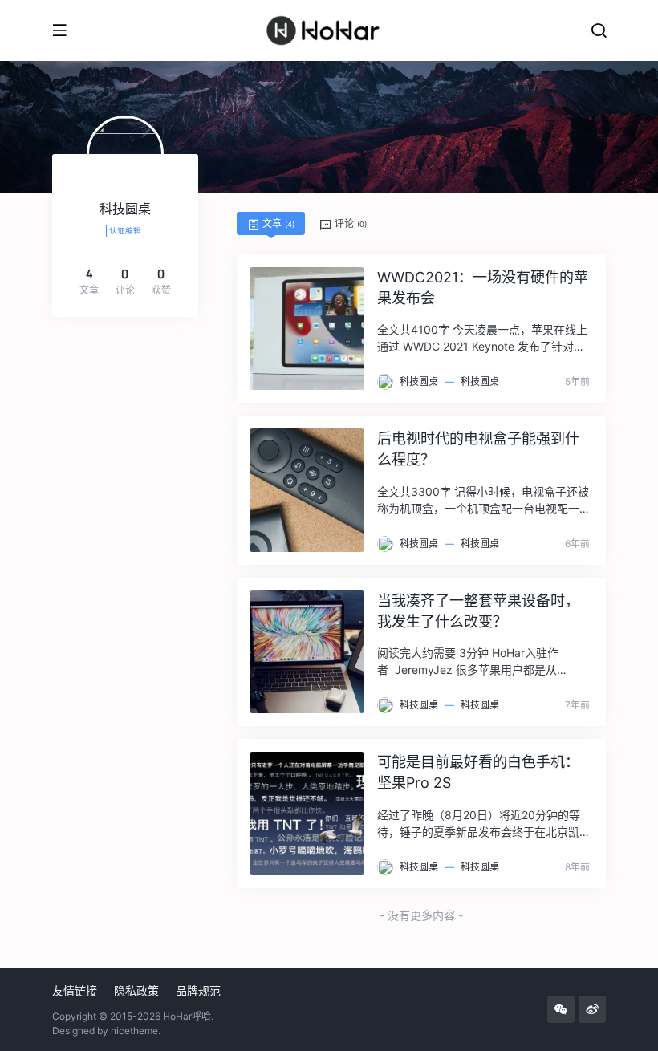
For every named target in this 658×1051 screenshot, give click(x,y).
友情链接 (74, 990)
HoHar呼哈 (187, 1016)
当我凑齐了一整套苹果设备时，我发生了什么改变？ (478, 611)
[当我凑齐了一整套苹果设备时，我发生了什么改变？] (307, 651)
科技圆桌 (419, 381)
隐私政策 (136, 990)
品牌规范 (198, 990)
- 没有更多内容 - (421, 915)
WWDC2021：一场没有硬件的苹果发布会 (482, 287)
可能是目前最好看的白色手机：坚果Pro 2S (478, 772)
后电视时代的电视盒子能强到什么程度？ (478, 449)
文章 (277, 223)
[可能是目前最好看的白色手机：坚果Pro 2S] (307, 813)
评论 (349, 223)
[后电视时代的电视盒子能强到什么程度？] (307, 489)
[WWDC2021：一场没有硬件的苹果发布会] (307, 328)
